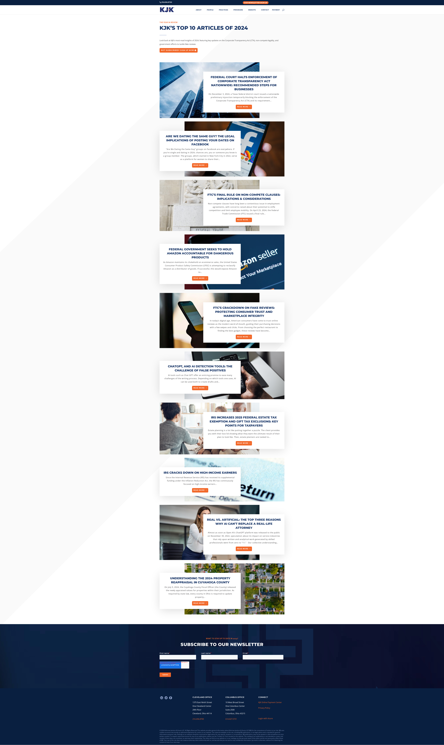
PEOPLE (210, 10)
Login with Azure (265, 718)
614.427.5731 (231, 719)
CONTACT (265, 10)
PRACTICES (223, 10)
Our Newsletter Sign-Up (255, 3)
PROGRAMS (238, 10)
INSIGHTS (252, 10)
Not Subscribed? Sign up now (177, 50)
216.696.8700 (198, 719)
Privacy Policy (264, 708)
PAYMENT (276, 10)
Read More (242, 107)
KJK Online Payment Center (270, 702)
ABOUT (198, 10)
